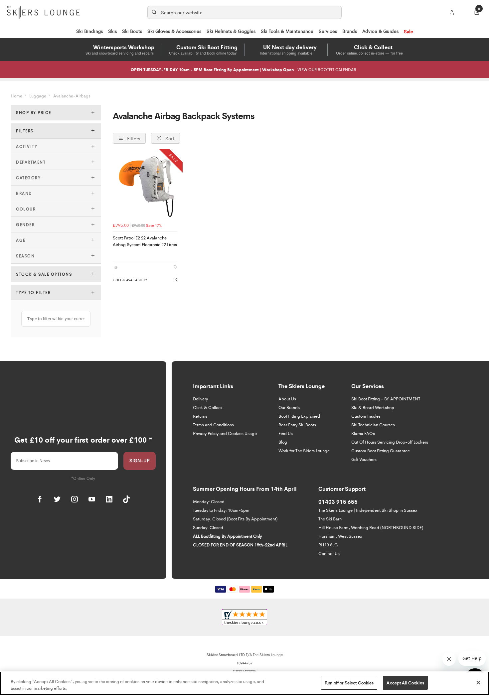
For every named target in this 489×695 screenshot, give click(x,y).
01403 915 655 (338, 501)
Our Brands (289, 407)
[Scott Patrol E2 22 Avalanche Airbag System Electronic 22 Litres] (145, 186)
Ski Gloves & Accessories (174, 31)
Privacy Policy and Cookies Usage (225, 433)
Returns (200, 416)
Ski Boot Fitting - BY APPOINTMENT (385, 398)
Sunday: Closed (208, 527)
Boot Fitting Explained (299, 416)
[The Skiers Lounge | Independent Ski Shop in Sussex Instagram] (74, 499)
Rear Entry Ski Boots (297, 424)
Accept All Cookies (405, 682)
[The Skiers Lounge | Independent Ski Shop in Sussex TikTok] (126, 499)
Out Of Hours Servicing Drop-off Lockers (389, 442)
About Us (287, 398)
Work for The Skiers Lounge (304, 450)
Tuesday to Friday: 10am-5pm (221, 510)
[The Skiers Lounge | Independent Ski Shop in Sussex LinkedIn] (109, 499)
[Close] (478, 682)
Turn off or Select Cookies (349, 682)
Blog (282, 442)
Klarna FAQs (363, 433)
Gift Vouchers (364, 459)
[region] (244, 683)
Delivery (200, 398)
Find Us (285, 433)
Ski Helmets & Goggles (231, 31)
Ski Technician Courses (373, 424)
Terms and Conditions (213, 424)
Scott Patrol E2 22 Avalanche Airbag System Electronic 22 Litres (145, 241)
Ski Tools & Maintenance (287, 31)
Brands (349, 31)
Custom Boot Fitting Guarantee (380, 450)
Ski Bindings (89, 31)
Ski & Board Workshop (372, 407)
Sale (408, 31)
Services (328, 31)
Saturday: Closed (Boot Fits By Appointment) (235, 518)
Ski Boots (132, 31)
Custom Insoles (366, 416)
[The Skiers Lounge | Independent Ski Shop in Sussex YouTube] (91, 499)
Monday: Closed (209, 501)
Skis (112, 31)
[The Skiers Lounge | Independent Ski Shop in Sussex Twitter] (57, 499)
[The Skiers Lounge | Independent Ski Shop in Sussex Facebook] (40, 499)
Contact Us (329, 553)
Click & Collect (207, 407)
